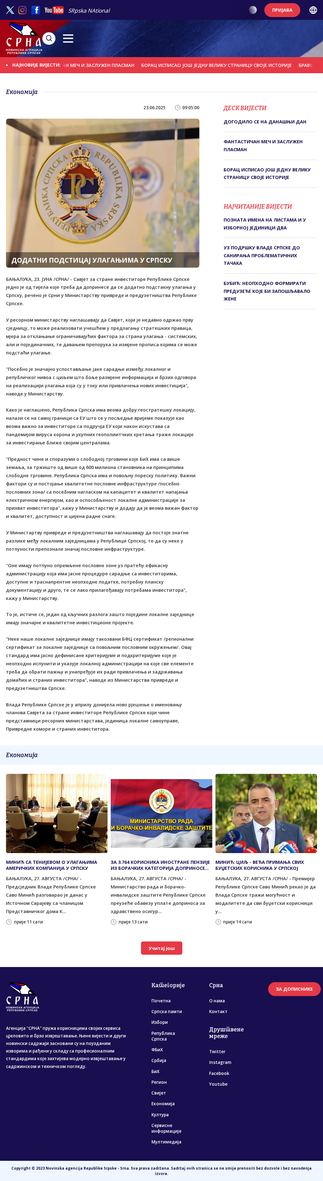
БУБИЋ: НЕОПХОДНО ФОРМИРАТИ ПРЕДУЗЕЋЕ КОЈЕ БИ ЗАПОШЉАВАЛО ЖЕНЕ (267, 291)
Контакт (218, 1011)
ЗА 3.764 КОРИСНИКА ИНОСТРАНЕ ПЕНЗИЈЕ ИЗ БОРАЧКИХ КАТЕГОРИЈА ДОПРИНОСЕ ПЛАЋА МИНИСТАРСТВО (160, 865)
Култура (160, 1115)
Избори (159, 1022)
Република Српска (163, 1036)
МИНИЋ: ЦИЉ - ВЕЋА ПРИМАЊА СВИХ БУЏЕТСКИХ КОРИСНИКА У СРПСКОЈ (259, 865)
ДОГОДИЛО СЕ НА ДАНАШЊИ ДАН (265, 122)
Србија (158, 1060)
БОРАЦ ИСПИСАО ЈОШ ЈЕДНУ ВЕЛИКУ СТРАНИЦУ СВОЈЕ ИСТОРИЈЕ (196, 65)
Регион (159, 1082)
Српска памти (166, 1011)
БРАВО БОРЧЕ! (294, 65)
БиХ (155, 1071)
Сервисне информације (166, 1128)
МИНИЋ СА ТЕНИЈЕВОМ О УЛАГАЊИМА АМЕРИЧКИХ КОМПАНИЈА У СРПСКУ (51, 865)
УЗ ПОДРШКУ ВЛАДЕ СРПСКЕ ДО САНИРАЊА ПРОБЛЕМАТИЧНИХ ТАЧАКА (262, 255)
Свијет (158, 1093)
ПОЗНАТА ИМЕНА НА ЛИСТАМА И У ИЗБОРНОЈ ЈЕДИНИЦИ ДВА (265, 223)
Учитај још (162, 948)
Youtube (218, 1084)
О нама (217, 1001)
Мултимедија (166, 1142)
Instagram (220, 1062)
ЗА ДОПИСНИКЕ (294, 989)
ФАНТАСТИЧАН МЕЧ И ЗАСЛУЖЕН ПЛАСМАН (63, 65)
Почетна (161, 1001)
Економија (163, 1104)
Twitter (217, 1051)
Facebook (219, 1073)
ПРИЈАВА (282, 10)
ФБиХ (157, 1050)
